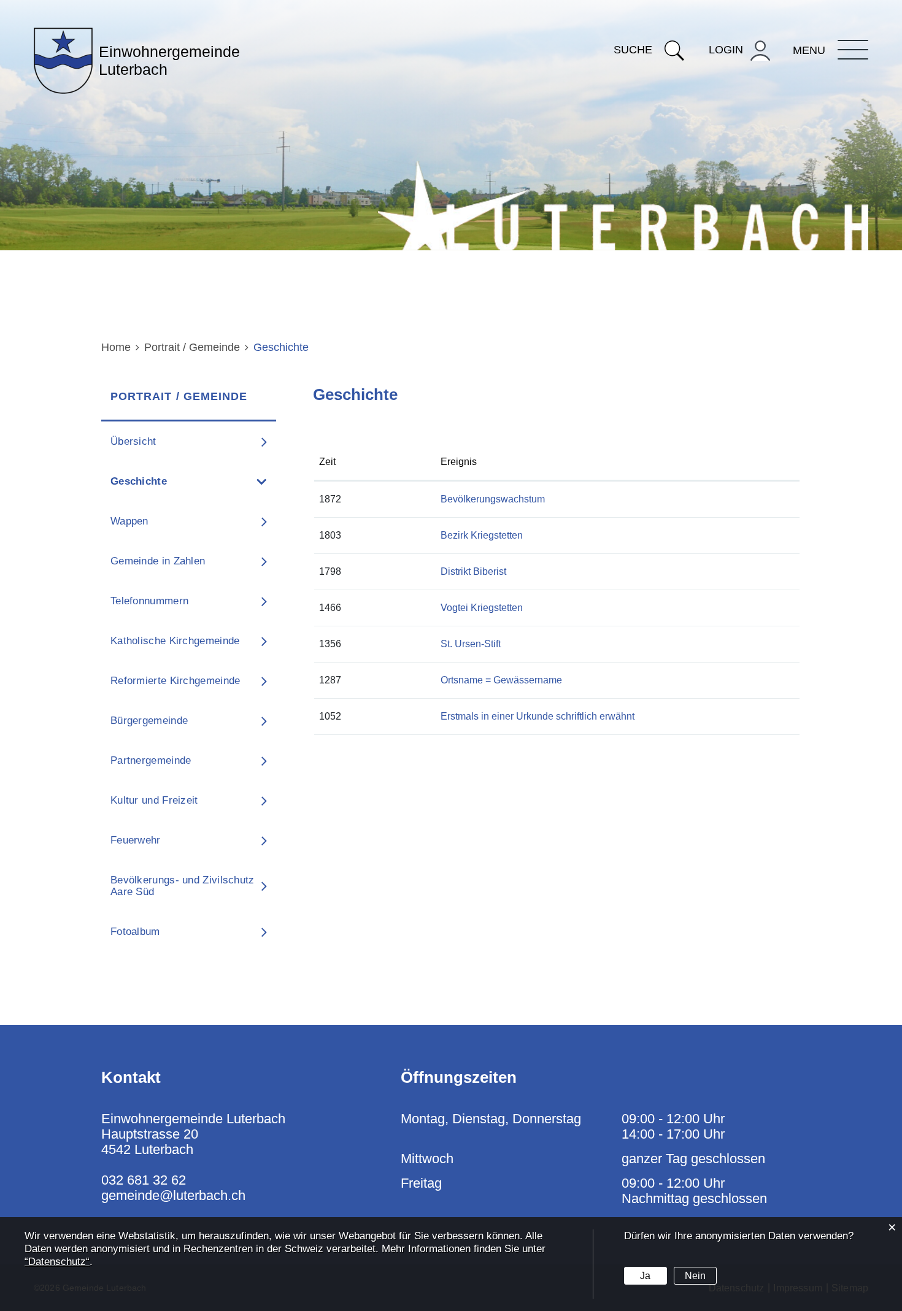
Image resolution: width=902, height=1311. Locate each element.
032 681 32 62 (143, 1180)
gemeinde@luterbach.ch (173, 1195)
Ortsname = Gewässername (501, 680)
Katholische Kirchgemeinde (175, 641)
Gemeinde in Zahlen (157, 561)
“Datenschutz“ (57, 1261)
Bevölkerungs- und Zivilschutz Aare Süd (182, 886)
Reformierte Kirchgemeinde (175, 680)
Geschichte (171, 481)
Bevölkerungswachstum (493, 499)
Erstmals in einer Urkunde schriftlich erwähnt (537, 716)
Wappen (129, 521)
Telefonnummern (149, 601)
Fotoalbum (135, 931)
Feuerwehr (135, 840)
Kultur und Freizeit (154, 800)
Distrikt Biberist (473, 571)
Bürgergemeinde (149, 720)
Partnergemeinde (150, 760)
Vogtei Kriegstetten (482, 607)
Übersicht (133, 441)
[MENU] (853, 50)
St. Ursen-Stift (471, 644)
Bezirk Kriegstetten (482, 535)
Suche (633, 50)
